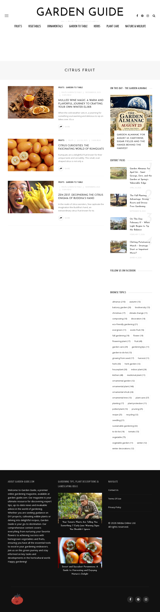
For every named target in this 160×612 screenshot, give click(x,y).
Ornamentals (55, 26)
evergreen (119, 330)
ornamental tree (122, 397)
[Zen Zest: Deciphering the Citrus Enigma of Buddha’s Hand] (30, 196)
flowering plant (121, 341)
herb (116, 363)
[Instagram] (147, 15)
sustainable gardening (125, 425)
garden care (120, 346)
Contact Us (113, 490)
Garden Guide (80, 13)
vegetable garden (122, 442)
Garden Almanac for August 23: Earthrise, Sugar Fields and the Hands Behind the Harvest (131, 141)
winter (142, 442)
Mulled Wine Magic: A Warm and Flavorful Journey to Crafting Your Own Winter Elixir (80, 103)
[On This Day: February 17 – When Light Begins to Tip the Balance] (118, 223)
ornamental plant (123, 386)
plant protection (137, 403)
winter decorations (123, 448)
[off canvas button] (6, 16)
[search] (154, 15)
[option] (131, 124)
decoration (138, 318)
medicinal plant (136, 375)
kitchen (117, 375)
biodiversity (142, 307)
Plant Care (113, 26)
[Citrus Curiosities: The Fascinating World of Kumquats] (30, 154)
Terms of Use (114, 498)
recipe (117, 414)
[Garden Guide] (17, 599)
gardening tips (140, 346)
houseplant (119, 369)
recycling (132, 414)
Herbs (97, 26)
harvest (143, 358)
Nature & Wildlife (135, 26)
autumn (134, 301)
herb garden (132, 363)
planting (118, 403)
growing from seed (123, 358)
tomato (133, 431)
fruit (138, 341)
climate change (138, 313)
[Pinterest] (142, 15)
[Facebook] (137, 15)
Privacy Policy (114, 507)
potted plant (120, 409)
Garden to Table (78, 26)
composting (119, 318)
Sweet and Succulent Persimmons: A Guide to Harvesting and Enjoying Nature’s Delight (80, 570)
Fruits (18, 26)
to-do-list (118, 431)
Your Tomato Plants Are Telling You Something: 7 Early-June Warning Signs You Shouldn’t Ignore (80, 525)
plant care (142, 397)
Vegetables (34, 26)
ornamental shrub (122, 392)
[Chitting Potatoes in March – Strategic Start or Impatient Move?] (118, 246)
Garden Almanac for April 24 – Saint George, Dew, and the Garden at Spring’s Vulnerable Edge (141, 175)
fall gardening (120, 335)
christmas (118, 313)
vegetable (119, 437)
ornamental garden (123, 380)
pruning (137, 409)
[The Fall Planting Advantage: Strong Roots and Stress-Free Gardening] (118, 199)
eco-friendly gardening (125, 324)
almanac (118, 301)
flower (138, 335)
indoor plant (138, 369)
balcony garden (121, 307)
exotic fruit (137, 330)
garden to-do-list (122, 352)
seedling (118, 420)
